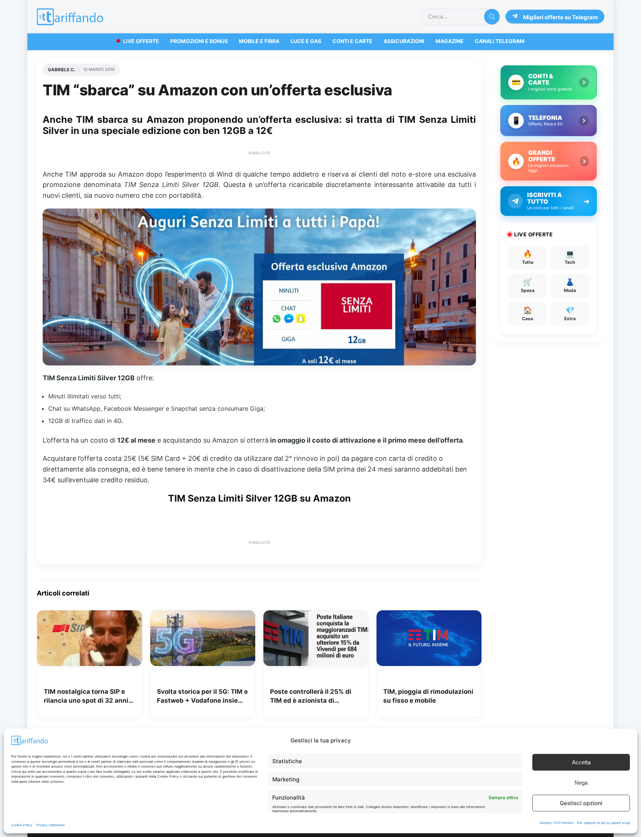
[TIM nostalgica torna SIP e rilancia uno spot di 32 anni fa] (89, 615)
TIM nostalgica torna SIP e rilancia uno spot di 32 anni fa (86, 696)
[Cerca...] (492, 16)
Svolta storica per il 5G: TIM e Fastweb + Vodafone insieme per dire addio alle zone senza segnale (202, 696)
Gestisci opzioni (581, 803)
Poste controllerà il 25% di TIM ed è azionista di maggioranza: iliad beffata (311, 696)
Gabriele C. (61, 69)
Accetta (581, 762)
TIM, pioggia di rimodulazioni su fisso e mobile (428, 696)
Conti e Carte (352, 41)
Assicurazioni (404, 41)
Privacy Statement (50, 825)
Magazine (449, 41)
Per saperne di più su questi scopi (603, 823)
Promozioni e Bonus (199, 41)
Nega (581, 782)
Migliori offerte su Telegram (560, 17)
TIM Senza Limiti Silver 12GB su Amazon (259, 498)
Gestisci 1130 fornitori (556, 823)
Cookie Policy (21, 825)
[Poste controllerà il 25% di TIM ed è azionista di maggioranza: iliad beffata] (315, 615)
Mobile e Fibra (259, 41)
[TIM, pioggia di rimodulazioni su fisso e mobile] (429, 615)
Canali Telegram (500, 41)
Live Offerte (141, 41)
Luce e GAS (305, 41)
